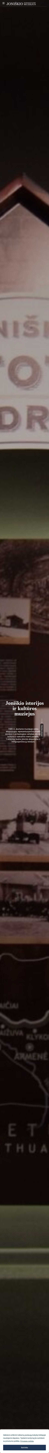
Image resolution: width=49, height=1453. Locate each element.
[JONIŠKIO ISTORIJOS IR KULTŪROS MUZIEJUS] (21, 3)
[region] (24, 1441)
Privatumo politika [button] (27, 1441)
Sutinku (24, 1448)
